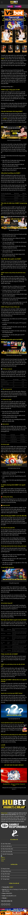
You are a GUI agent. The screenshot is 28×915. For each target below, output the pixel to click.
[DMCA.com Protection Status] (3, 858)
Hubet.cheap (4, 813)
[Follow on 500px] (9, 904)
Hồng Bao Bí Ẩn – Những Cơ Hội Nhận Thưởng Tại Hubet (14, 784)
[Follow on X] (4, 904)
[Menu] (2, 2)
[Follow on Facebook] (2, 904)
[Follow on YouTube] (7, 904)
